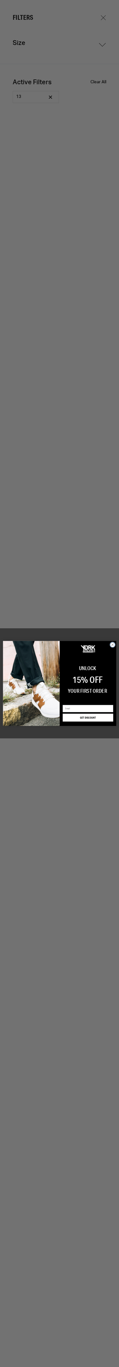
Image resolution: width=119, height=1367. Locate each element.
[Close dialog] (112, 644)
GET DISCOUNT (88, 717)
